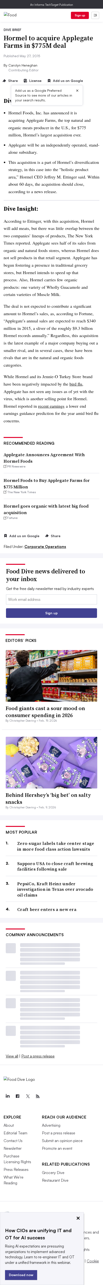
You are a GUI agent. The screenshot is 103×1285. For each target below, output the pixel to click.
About (9, 1125)
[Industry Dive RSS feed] (38, 1096)
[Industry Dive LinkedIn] (7, 1096)
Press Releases (16, 1169)
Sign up (80, 15)
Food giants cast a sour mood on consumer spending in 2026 (45, 712)
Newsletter (13, 1148)
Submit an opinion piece (62, 1140)
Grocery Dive (53, 1172)
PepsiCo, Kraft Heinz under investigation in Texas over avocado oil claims (55, 889)
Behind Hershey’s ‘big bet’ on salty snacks (48, 798)
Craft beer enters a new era (46, 909)
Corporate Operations (45, 546)
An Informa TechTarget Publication (51, 4)
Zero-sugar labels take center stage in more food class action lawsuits (55, 846)
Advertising (51, 1125)
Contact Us (13, 1140)
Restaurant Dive (55, 1180)
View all (12, 1056)
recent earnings (51, 406)
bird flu (75, 384)
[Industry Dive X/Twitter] (28, 1096)
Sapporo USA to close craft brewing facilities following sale (55, 866)
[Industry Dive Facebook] (17, 1096)
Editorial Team (15, 1133)
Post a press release (38, 1056)
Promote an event (57, 1148)
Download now (21, 1275)
